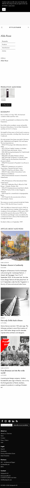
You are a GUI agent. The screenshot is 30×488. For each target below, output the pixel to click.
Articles (4, 51)
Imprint (3, 449)
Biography (5, 41)
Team (2, 436)
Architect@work (5, 464)
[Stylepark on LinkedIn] (13, 421)
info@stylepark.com (6, 479)
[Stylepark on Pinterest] (9, 421)
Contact (3, 438)
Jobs (2, 442)
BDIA (2, 467)
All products (6, 105)
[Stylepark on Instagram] (5, 421)
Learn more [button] (11, 5)
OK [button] (4, 9)
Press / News (4, 440)
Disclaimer (4, 451)
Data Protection (5, 456)
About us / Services (6, 433)
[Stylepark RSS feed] (17, 421)
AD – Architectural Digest (8, 462)
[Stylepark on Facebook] (2, 421)
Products (4, 44)
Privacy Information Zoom (8, 453)
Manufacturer (6, 47)
